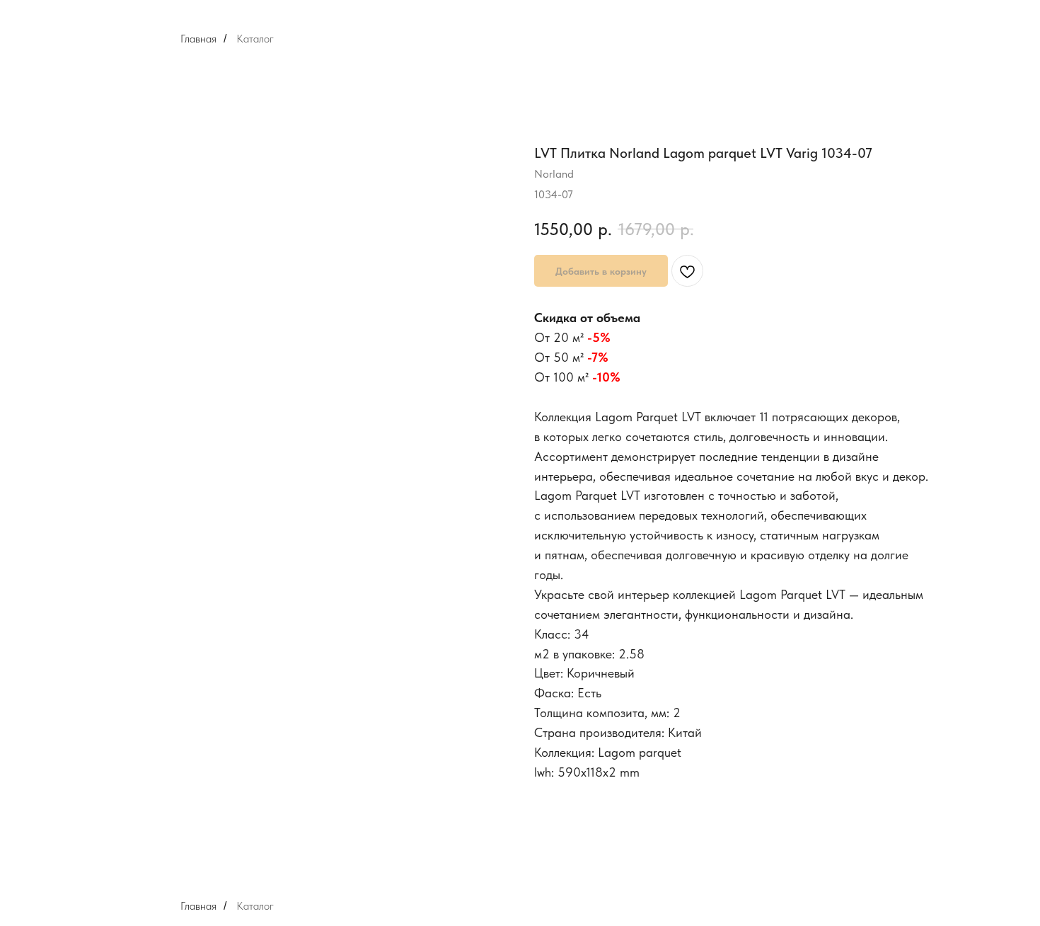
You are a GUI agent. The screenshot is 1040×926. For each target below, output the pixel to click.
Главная (198, 38)
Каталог (255, 38)
